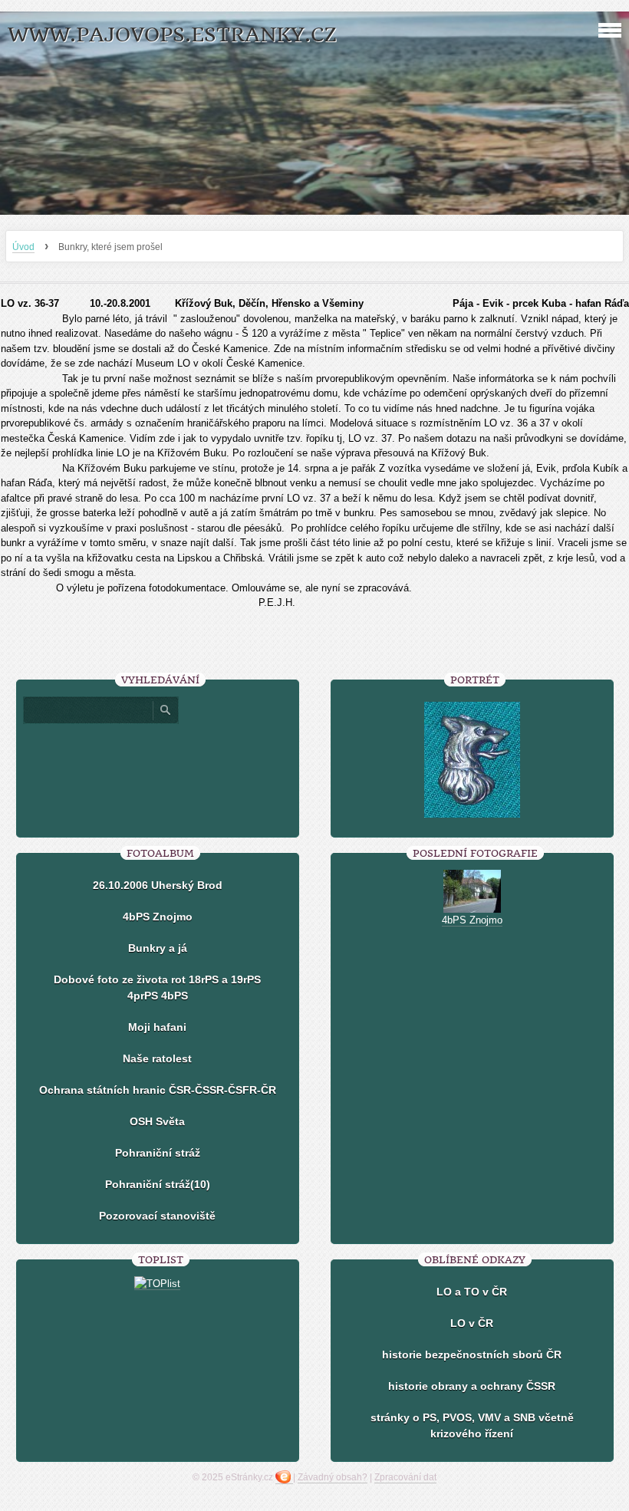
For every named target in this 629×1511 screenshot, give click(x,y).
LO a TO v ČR (471, 1292)
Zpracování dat (405, 1477)
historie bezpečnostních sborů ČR (471, 1354)
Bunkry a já (157, 948)
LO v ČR (471, 1323)
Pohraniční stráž (157, 1153)
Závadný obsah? (332, 1477)
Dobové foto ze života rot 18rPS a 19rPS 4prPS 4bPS (157, 987)
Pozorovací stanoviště (157, 1216)
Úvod (23, 247)
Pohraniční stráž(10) (157, 1184)
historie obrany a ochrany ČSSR (471, 1386)
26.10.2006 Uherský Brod (157, 885)
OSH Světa (157, 1121)
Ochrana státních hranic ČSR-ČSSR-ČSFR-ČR (157, 1090)
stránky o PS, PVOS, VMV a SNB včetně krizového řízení (472, 1425)
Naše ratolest (157, 1058)
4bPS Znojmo (158, 916)
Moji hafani (157, 1027)
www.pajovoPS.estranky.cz (172, 35)
